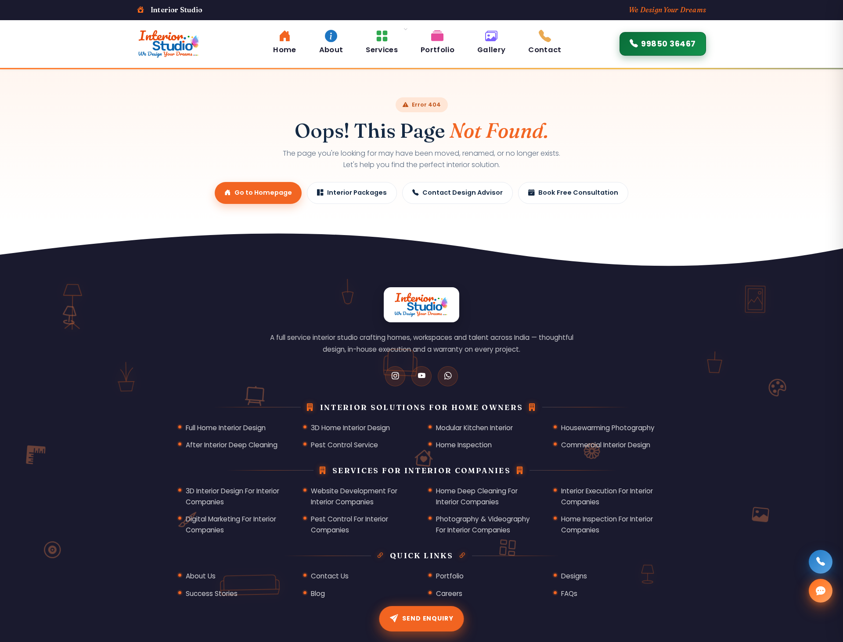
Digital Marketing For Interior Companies (231, 524)
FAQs (569, 593)
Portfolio (450, 576)
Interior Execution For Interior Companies (607, 496)
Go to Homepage (263, 192)
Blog (318, 593)
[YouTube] (421, 376)
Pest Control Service (344, 444)
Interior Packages (357, 192)
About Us (201, 576)
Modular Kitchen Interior (474, 427)
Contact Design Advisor (462, 192)
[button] (381, 41)
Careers (449, 593)
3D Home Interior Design (350, 427)
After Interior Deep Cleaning (231, 444)
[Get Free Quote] (820, 591)
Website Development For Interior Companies (354, 496)
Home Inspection (464, 444)
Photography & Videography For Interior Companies (483, 524)
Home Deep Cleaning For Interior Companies (477, 496)
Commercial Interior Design (605, 444)
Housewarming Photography (608, 427)
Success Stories (212, 593)
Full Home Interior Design (226, 427)
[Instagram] (395, 376)
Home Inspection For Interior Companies (607, 524)
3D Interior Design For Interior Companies (232, 496)
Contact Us (330, 576)
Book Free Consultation (578, 192)
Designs (574, 576)
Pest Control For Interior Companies (349, 524)
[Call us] (820, 562)
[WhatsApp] (448, 376)
